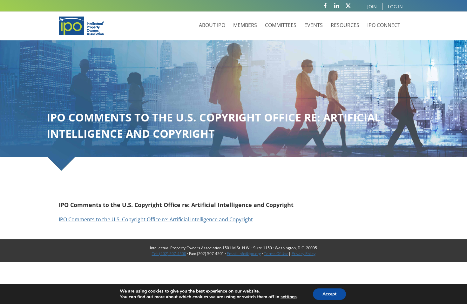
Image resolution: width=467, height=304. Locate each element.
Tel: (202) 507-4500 (169, 253)
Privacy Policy (303, 253)
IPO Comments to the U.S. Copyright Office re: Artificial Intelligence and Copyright (156, 219)
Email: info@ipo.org (244, 253)
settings (289, 297)
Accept (329, 294)
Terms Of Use (276, 253)
